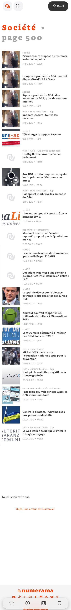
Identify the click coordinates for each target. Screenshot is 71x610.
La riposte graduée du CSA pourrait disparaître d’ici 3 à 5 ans (44, 77)
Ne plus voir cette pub (15, 497)
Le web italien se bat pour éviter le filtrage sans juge (44, 432)
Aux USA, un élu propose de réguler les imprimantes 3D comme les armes (44, 177)
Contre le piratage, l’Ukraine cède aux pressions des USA (44, 413)
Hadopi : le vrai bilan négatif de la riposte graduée (44, 374)
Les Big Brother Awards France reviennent (41, 155)
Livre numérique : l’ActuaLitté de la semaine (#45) (44, 215)
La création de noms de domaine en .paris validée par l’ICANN (45, 254)
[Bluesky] (52, 597)
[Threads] (57, 597)
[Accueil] (7, 6)
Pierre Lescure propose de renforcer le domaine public (44, 57)
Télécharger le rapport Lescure (41, 134)
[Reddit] (41, 597)
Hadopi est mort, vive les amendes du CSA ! (44, 195)
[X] (25, 597)
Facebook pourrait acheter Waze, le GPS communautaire (45, 393)
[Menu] (18, 6)
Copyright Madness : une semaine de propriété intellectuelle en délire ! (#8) (46, 276)
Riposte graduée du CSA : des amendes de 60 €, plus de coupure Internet (44, 98)
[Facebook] (35, 597)
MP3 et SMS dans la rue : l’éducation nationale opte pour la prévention (44, 355)
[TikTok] (19, 597)
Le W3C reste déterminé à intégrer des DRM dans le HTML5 (44, 334)
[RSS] (46, 597)
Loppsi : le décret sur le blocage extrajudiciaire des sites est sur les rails (45, 296)
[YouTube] (14, 597)
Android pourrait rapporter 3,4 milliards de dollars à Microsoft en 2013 (45, 316)
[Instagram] (30, 597)
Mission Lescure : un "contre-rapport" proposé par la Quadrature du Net (45, 236)
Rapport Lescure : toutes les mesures (40, 116)
